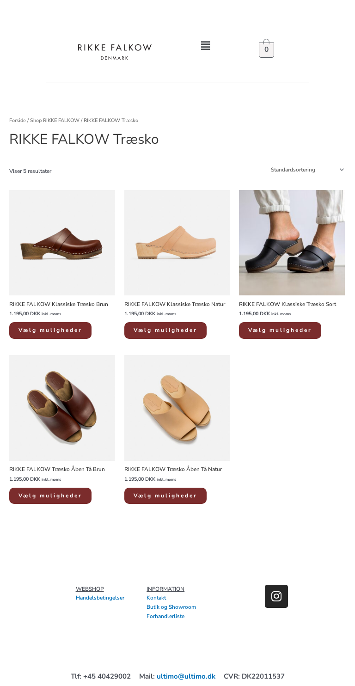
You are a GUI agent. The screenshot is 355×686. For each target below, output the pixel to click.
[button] (206, 46)
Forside (17, 120)
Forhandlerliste (165, 616)
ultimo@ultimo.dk (186, 676)
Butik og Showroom (171, 607)
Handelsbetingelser (100, 597)
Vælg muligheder (50, 330)
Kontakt (156, 597)
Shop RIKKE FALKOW (55, 120)
